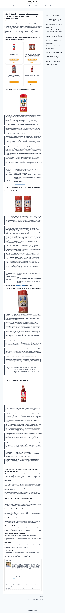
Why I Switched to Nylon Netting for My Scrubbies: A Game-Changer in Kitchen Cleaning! (53, 42)
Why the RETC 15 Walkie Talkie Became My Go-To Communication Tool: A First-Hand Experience (54, 26)
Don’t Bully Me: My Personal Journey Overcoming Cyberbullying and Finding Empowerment (22, 588)
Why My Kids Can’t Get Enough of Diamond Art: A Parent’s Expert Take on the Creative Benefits (54, 47)
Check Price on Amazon (14, 59)
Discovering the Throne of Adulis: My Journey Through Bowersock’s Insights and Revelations (54, 31)
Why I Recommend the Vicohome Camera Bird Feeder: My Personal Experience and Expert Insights (23, 583)
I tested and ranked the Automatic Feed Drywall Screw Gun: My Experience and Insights (21, 584)
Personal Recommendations (26, 5)
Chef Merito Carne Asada (13, 89)
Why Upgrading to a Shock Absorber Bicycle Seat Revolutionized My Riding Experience (54, 52)
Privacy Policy (45, 5)
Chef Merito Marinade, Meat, (14, 380)
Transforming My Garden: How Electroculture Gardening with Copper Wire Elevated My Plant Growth (53, 58)
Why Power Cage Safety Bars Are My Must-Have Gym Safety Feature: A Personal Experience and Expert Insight (22, 587)
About (17, 5)
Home (14, 5)
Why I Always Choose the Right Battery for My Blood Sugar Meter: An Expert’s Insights (53, 15)
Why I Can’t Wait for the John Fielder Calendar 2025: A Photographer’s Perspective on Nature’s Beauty (53, 21)
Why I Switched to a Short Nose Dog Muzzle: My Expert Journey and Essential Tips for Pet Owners (53, 63)
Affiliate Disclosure (36, 5)
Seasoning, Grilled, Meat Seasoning (14, 191)
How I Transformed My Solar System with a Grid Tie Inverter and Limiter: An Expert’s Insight (54, 36)
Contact (50, 5)
